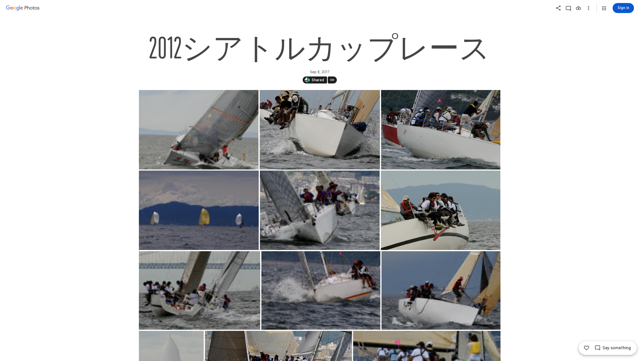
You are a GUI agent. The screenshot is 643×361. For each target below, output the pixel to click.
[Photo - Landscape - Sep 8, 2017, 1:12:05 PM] (198, 129)
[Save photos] (578, 8)
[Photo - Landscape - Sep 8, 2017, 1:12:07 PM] (320, 210)
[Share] (558, 8)
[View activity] (568, 8)
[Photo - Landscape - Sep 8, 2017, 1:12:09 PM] (440, 290)
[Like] (586, 348)
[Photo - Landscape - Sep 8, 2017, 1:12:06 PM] (319, 129)
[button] (604, 8)
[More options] (588, 8)
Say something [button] (617, 347)
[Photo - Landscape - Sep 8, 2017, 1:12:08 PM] (320, 290)
